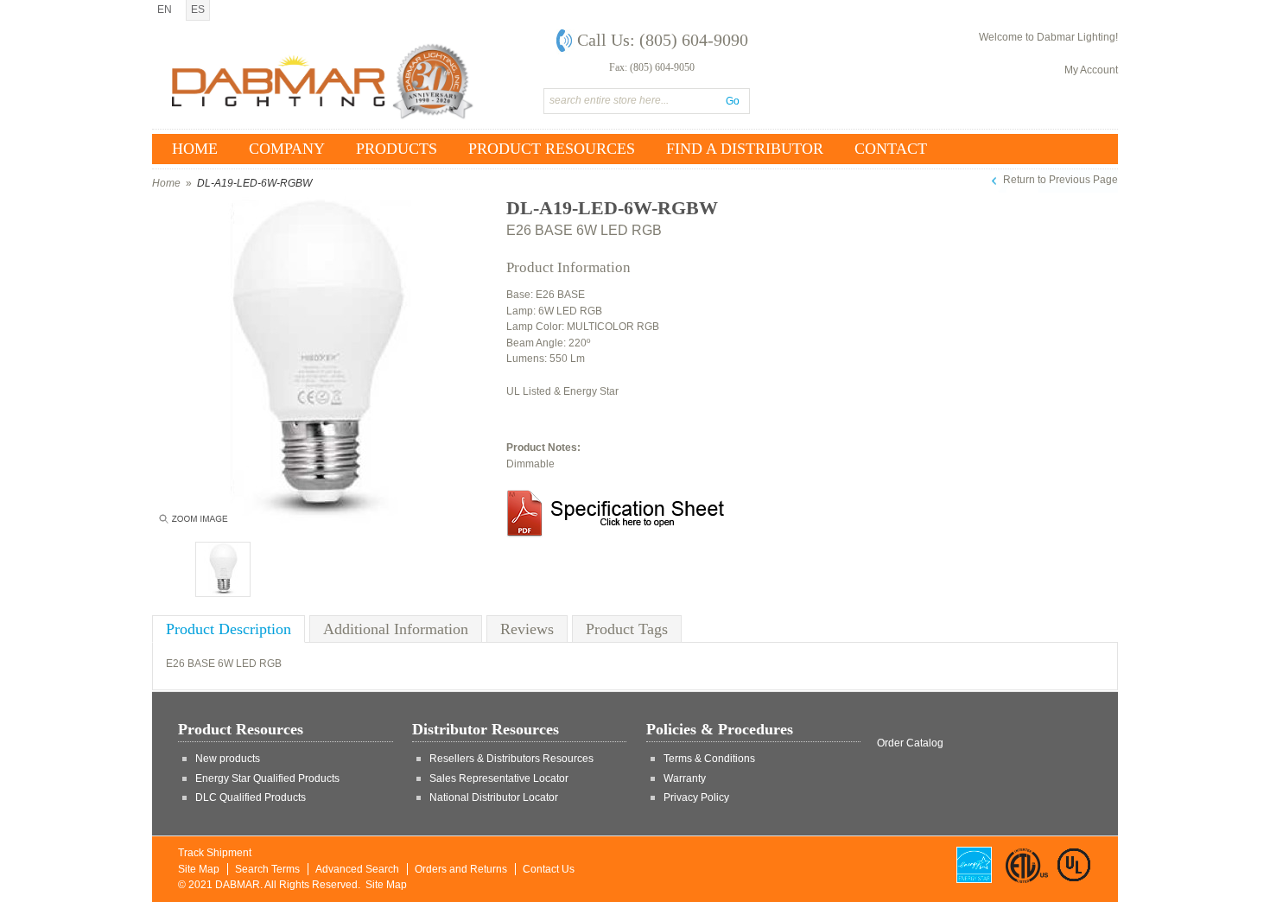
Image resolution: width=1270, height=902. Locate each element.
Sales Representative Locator (498, 778)
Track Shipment (214, 853)
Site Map (198, 869)
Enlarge (192, 522)
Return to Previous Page (1060, 180)
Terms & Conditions (709, 759)
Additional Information (395, 629)
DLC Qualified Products (250, 797)
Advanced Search (357, 869)
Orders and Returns (461, 869)
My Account (1091, 70)
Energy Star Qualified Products (267, 778)
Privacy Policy (696, 797)
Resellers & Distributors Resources (511, 759)
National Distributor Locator (493, 797)
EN (164, 9)
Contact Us (549, 869)
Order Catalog (910, 743)
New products (227, 759)
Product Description (228, 629)
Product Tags (627, 629)
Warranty (685, 778)
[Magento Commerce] (323, 81)
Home (166, 183)
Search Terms (267, 869)
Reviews (527, 629)
